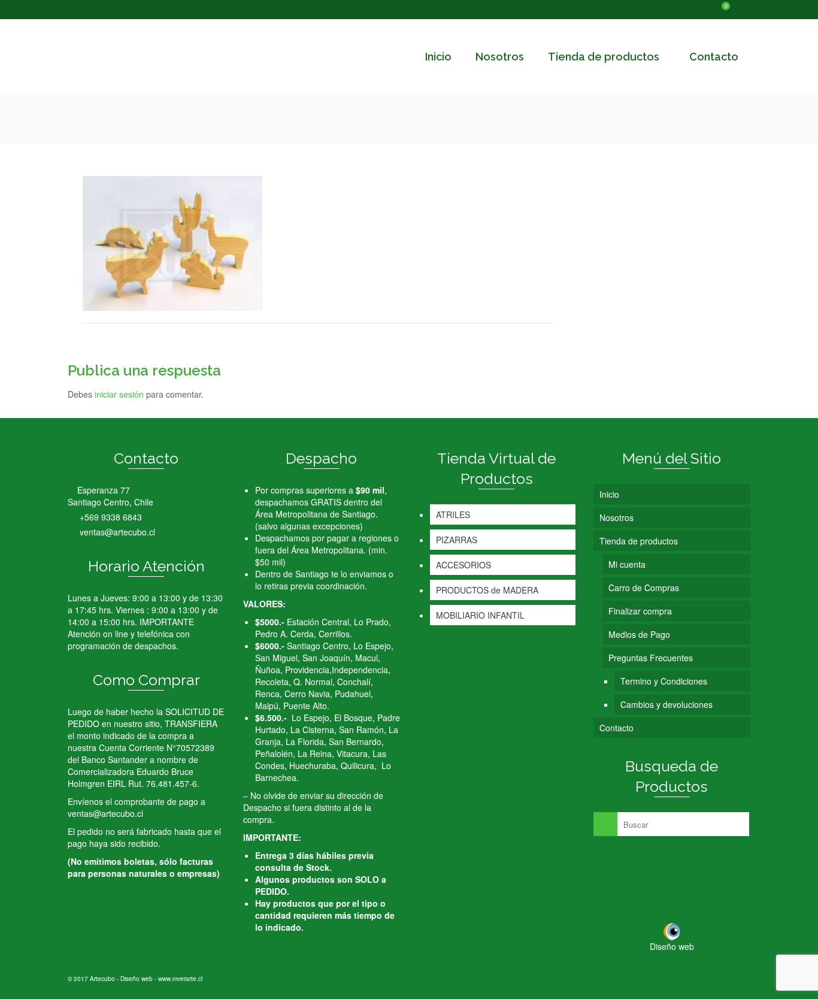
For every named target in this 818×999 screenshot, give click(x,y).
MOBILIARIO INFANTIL (480, 615)
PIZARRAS (456, 540)
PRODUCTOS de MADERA (487, 590)
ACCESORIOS (463, 565)
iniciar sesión (119, 394)
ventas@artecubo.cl (116, 532)
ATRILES (453, 514)
